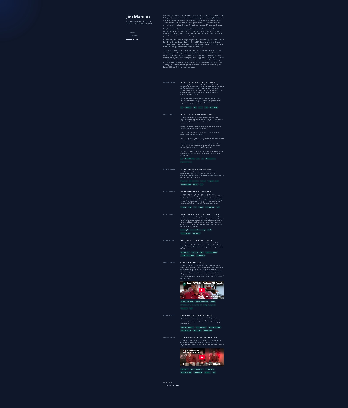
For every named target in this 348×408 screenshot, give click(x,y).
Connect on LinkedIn (173, 385)
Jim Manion (138, 17)
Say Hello (169, 382)
